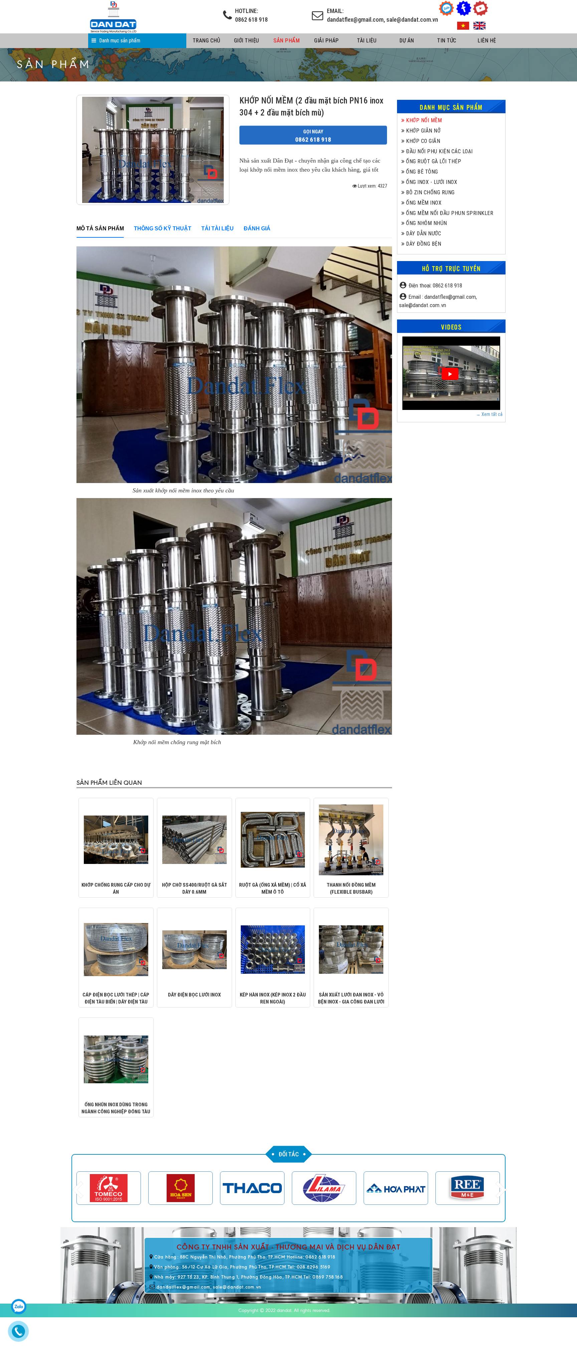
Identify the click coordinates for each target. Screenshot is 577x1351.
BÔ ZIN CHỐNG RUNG (430, 192)
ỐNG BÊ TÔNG (421, 172)
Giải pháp (326, 40)
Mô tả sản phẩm (100, 228)
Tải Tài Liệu (217, 228)
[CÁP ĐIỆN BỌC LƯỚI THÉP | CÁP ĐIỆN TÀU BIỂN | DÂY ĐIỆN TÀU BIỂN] (116, 949)
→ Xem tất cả (489, 414)
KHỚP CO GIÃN (422, 141)
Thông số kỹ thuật (162, 228)
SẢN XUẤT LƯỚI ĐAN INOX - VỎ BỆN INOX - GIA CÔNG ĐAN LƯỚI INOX (351, 1002)
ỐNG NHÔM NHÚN (426, 223)
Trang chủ (206, 40)
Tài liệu (366, 40)
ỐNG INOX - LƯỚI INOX (431, 182)
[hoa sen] (108, 1188)
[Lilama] (252, 1188)
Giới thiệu (246, 40)
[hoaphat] (324, 1188)
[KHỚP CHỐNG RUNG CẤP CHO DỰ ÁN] (116, 839)
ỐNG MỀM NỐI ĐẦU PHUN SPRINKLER (449, 213)
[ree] (396, 1188)
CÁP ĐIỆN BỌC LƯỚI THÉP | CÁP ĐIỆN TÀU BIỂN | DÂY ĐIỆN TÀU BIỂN (115, 1002)
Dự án (406, 40)
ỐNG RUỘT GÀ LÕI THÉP (433, 161)
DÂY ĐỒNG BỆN (423, 244)
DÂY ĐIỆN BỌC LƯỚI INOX (194, 995)
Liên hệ (486, 40)
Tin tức (446, 40)
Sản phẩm (286, 40)
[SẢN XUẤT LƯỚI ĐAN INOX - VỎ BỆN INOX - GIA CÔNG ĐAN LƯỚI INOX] (351, 949)
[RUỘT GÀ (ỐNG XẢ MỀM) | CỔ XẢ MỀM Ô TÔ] (273, 839)
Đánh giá (257, 228)
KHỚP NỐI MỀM (423, 120)
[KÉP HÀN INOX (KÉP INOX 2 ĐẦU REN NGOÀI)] (273, 949)
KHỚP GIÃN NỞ (422, 131)
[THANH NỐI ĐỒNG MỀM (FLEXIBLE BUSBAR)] (351, 839)
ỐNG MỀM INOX (423, 203)
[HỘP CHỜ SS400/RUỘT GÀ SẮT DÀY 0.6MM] (194, 839)
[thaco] (180, 1188)
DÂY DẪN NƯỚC (423, 233)
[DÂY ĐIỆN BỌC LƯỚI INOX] (194, 949)
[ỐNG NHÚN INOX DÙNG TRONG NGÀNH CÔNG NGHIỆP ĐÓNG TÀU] (116, 1059)
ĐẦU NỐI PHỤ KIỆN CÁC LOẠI (439, 151)
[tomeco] (467, 1188)
